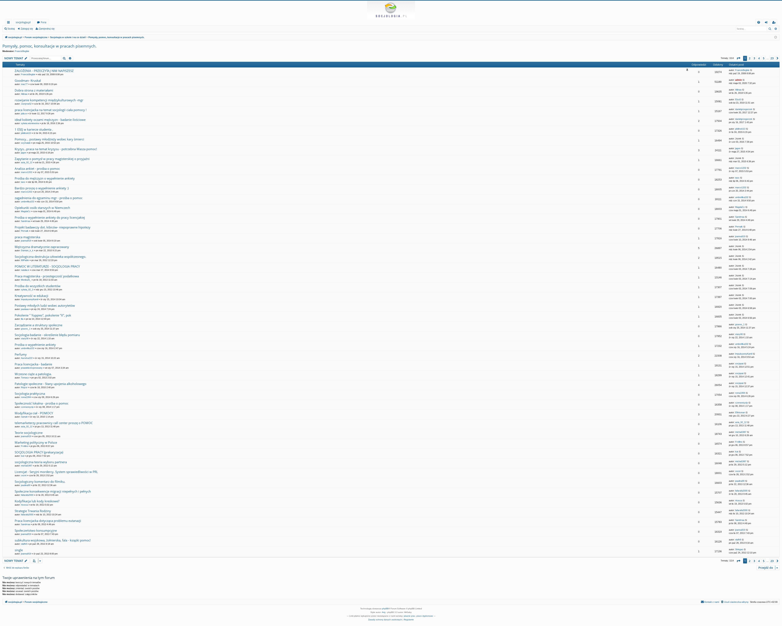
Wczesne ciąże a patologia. (33, 374)
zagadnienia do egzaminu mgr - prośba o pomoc (48, 198)
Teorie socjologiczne (29, 433)
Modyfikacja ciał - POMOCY (34, 413)
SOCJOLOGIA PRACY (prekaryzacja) (39, 452)
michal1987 (740, 432)
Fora (43, 22)
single (19, 550)
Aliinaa (24, 94)
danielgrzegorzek (743, 109)
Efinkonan (740, 412)
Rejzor (24, 387)
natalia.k (25, 270)
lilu (22, 319)
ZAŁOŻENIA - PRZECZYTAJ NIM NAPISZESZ (44, 71)
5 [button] (763, 58)
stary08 (25, 338)
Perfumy (21, 354)
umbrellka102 (27, 201)
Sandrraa (25, 221)
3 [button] (754, 58)
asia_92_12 (26, 162)
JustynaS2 (26, 103)
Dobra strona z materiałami (34, 90)
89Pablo (25, 260)
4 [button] (759, 58)
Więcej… (9, 22)
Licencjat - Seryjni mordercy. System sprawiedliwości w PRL (56, 472)
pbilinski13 (26, 133)
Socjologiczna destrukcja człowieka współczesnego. (50, 257)
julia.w (24, 113)
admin (738, 80)
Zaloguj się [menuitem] (767, 22)
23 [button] (772, 58)
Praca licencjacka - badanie (33, 364)
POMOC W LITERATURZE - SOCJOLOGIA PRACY (47, 266)
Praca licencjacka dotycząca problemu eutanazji (48, 521)
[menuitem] (759, 22)
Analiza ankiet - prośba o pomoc (37, 168)
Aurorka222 (27, 358)
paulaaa (25, 309)
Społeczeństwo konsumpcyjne (36, 530)
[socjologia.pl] (391, 10)
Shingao (739, 549)
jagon (23, 152)
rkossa (24, 505)
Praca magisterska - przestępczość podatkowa (47, 276)
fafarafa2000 (27, 495)
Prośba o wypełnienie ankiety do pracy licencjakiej (50, 217)
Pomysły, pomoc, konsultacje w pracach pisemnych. (49, 46)
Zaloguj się (27, 28)
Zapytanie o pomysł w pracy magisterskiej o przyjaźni (52, 159)
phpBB (385, 608)
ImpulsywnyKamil (29, 299)
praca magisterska (27, 237)
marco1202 (26, 172)
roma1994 (26, 397)
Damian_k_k (27, 250)
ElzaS (738, 99)
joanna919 (26, 240)
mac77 (24, 84)
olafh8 (24, 544)
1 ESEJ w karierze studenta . (34, 129)
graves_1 (25, 328)
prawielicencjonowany (32, 368)
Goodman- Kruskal (28, 80)
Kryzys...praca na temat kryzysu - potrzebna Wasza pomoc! (56, 149)
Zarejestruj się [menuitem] (775, 22)
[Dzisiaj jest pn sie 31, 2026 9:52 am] (775, 37)
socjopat (739, 363)
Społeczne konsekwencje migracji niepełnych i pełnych (53, 491)
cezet (23, 475)
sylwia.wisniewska (30, 123)
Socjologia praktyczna (30, 393)
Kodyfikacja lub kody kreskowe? (37, 501)
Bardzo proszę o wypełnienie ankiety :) (42, 188)
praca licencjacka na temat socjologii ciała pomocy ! (51, 110)
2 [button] (749, 58)
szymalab (26, 143)
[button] (738, 58)
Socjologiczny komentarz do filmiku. (40, 481)
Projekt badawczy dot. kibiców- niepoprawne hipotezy (52, 227)
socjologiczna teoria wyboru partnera (41, 462)
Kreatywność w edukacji (31, 296)
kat (22, 456)
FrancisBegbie (22, 51)
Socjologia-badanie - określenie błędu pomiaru (47, 335)
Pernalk (25, 231)
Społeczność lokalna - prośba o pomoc (41, 403)
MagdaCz (26, 211)
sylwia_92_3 (27, 289)
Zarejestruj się (47, 28)
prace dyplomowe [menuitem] (424, 616)
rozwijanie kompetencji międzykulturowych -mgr (49, 100)
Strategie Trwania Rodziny (33, 511)
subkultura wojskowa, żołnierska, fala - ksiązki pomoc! (53, 540)
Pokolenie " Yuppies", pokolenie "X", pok (43, 315)
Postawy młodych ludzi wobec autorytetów (45, 305)
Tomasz (25, 377)
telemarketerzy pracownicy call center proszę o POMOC (54, 423)
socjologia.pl (23, 22)
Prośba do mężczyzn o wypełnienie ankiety (45, 178)
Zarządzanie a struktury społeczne (38, 325)
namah (24, 416)
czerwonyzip (27, 407)
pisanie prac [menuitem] (409, 616)
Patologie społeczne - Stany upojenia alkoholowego (50, 384)
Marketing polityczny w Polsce (36, 442)
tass (23, 182)
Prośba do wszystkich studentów (37, 286)
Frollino (24, 446)
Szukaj (11, 28)
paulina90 (25, 485)
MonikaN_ (26, 280)
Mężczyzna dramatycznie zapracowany (42, 247)
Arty (384, 612)
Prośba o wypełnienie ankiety (35, 345)
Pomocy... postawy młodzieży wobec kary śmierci (49, 139)
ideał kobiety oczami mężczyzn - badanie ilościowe (50, 120)
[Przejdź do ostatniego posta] (751, 70)
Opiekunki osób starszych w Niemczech (42, 208)
